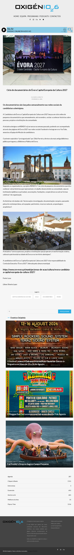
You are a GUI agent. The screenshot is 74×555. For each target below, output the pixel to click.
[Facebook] (30, 19)
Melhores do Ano (39, 499)
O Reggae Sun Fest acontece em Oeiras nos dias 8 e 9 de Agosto (36, 414)
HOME (16, 16)
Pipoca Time (39, 504)
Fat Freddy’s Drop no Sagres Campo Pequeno (28, 464)
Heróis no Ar (39, 495)
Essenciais (39, 490)
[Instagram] (33, 19)
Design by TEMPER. (32, 551)
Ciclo (37, 296)
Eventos (21, 358)
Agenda (39, 476)
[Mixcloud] (36, 19)
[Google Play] (40, 19)
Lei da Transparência (56, 525)
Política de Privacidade (56, 521)
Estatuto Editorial (55, 528)
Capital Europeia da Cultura (21, 296)
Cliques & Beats (37, 97)
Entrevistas (39, 486)
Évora (59, 296)
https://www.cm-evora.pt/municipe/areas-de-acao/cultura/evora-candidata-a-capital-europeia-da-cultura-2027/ (36, 270)
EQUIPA (23, 16)
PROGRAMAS (32, 16)
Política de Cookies (55, 523)
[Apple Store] (43, 19)
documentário (48, 296)
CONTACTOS (55, 16)
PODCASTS (44, 16)
